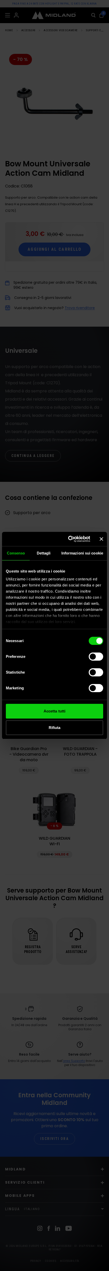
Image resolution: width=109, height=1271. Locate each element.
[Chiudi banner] (101, 539)
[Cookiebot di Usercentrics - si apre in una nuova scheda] (68, 539)
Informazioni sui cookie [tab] (82, 553)
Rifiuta (55, 727)
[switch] (96, 657)
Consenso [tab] (16, 553)
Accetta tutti (54, 711)
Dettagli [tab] (44, 553)
